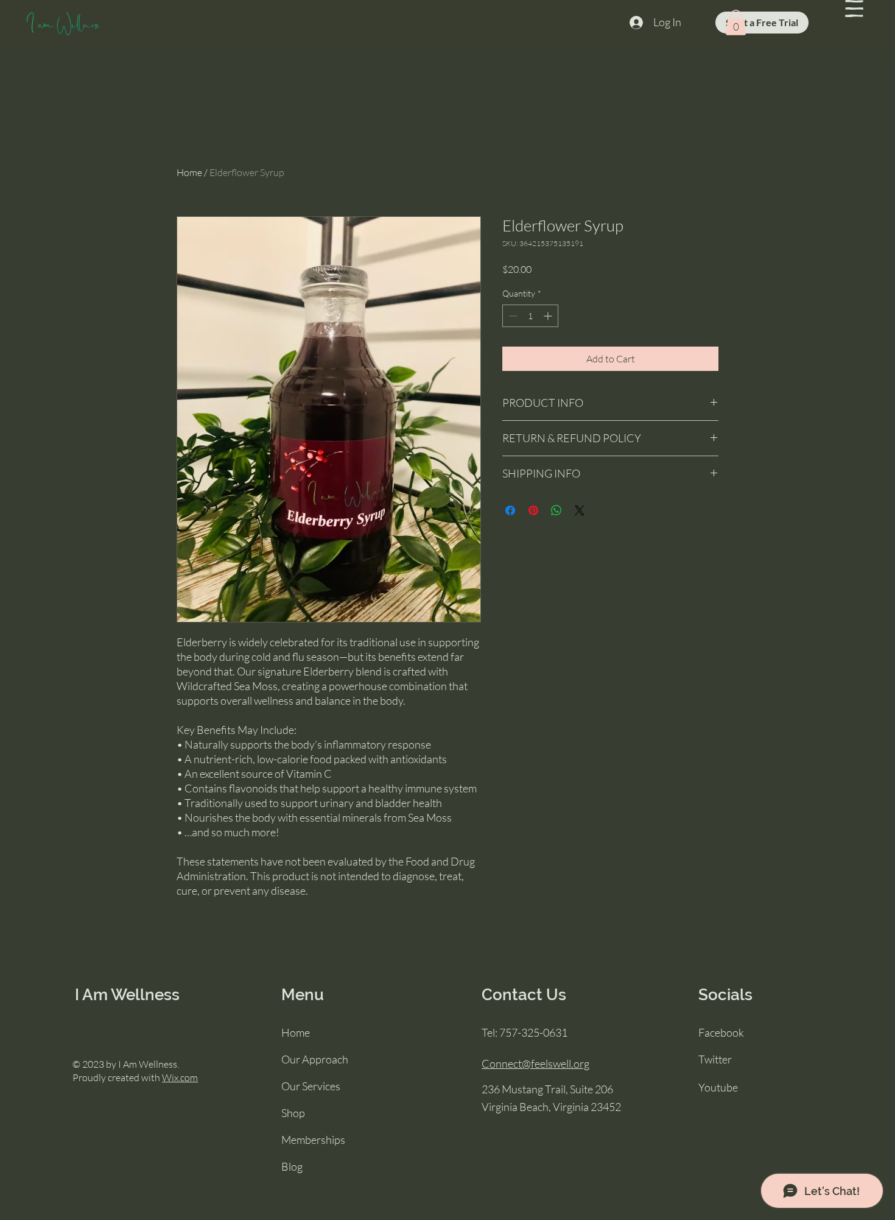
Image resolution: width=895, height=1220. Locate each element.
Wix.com (180, 1077)
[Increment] (548, 315)
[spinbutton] (530, 315)
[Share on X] (579, 510)
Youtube (718, 1087)
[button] (854, 8)
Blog (292, 1166)
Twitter (715, 1059)
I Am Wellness (127, 995)
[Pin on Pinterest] (533, 510)
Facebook (721, 1032)
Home (189, 172)
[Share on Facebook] (510, 510)
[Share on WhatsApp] (556, 510)
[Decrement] (511, 315)
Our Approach (314, 1059)
